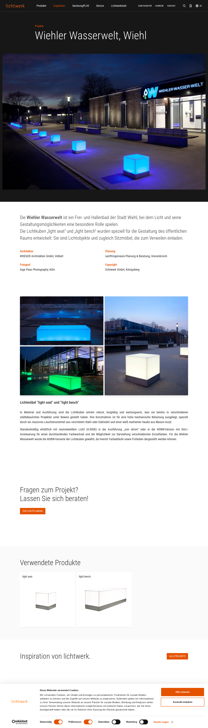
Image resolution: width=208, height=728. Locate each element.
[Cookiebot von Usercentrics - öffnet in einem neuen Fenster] (19, 722)
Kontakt (171, 6)
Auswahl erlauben (182, 702)
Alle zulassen (182, 692)
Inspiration (59, 5)
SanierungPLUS (80, 5)
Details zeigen (161, 722)
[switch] (88, 721)
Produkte (41, 5)
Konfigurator (145, 6)
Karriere (159, 6)
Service (100, 5)
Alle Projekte (177, 656)
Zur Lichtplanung (33, 511)
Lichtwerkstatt (118, 5)
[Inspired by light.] (15, 6)
